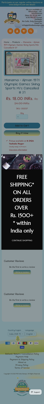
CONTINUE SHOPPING (22, 240)
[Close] (40, 157)
